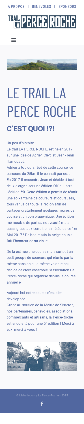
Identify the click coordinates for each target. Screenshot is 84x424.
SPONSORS (67, 6)
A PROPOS (16, 6)
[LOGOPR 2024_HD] (42, 15)
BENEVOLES (41, 6)
